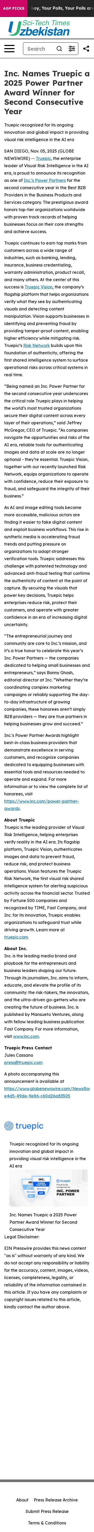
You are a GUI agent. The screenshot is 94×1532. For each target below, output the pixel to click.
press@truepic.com (23, 1062)
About (22, 1499)
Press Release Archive (56, 1499)
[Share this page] (86, 48)
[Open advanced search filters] (72, 49)
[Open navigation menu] (9, 48)
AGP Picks (13, 8)
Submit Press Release (47, 1511)
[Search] (59, 49)
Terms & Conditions (47, 1522)
